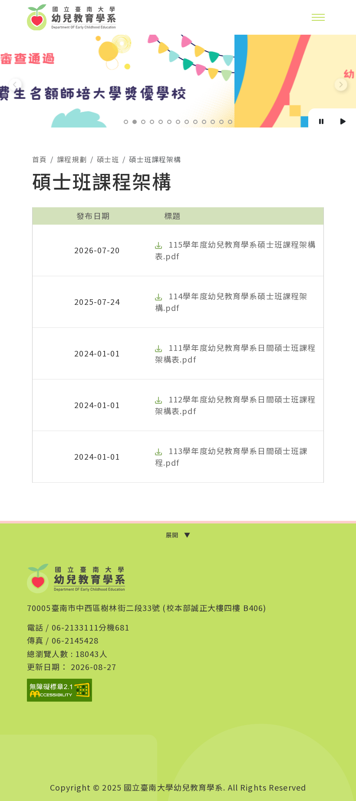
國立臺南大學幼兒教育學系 (71, 17)
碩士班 (108, 159)
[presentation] (15, 84)
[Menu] (318, 17)
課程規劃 (71, 159)
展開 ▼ (178, 534)
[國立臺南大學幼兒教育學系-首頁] (76, 578)
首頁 (39, 159)
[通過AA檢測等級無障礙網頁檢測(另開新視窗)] (59, 690)
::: (30, 157)
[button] (126, 122)
